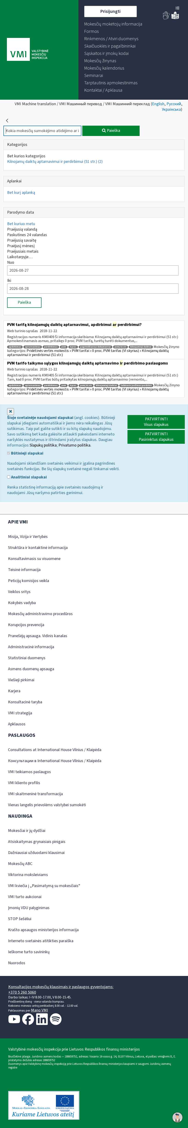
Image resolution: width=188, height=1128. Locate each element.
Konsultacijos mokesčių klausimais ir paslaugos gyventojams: (60, 987)
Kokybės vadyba (22, 603)
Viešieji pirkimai (21, 680)
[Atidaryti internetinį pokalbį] (177, 1117)
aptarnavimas (32, 346)
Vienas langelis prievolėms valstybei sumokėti (47, 805)
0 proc (73, 346)
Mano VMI (39, 1010)
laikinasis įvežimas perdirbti (136, 385)
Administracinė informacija (31, 647)
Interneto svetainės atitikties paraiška (40, 941)
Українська (171, 109)
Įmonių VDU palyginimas (29, 908)
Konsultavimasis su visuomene (34, 559)
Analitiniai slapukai (28, 477)
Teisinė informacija (24, 570)
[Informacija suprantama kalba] (175, 18)
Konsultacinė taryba (25, 702)
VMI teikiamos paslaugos (29, 772)
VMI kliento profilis (24, 783)
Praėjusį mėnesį (21, 246)
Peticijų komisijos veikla (28, 581)
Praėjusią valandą (22, 229)
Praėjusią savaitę (21, 240)
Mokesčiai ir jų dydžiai (26, 831)
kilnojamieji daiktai (140, 346)
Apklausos (16, 724)
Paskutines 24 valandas (27, 235)
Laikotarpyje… (20, 257)
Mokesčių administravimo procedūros (40, 614)
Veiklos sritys (19, 592)
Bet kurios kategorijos (26, 156)
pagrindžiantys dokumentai (95, 346)
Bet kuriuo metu (21, 224)
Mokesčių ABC (20, 864)
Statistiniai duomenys (26, 658)
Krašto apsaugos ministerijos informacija (43, 930)
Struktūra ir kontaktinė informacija (38, 548)
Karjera (14, 691)
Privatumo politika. (74, 445)
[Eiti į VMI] (27, 50)
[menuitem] (113, 24)
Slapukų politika (43, 445)
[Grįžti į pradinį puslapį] (7, 120)
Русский (173, 104)
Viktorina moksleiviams (28, 875)
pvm (63, 346)
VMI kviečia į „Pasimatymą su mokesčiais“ (44, 886)
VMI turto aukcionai (24, 897)
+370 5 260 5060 (22, 992)
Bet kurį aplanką (21, 192)
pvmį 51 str (120, 346)
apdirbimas (15, 346)
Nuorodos (16, 963)
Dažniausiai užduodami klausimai (36, 853)
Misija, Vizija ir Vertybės (28, 537)
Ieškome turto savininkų (29, 952)
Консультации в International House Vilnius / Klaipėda (54, 761)
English (158, 104)
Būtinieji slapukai (26, 453)
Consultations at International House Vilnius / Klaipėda (54, 750)
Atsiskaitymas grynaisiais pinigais (36, 842)
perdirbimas (51, 346)
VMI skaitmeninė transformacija (35, 794)
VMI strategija (20, 713)
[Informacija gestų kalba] (166, 18)
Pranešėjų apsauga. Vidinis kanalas (37, 636)
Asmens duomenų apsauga (31, 669)
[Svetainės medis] (177, 8)
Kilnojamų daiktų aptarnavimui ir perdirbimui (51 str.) (55, 161)
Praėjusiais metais (23, 251)
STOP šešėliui (19, 919)
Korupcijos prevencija (26, 625)
